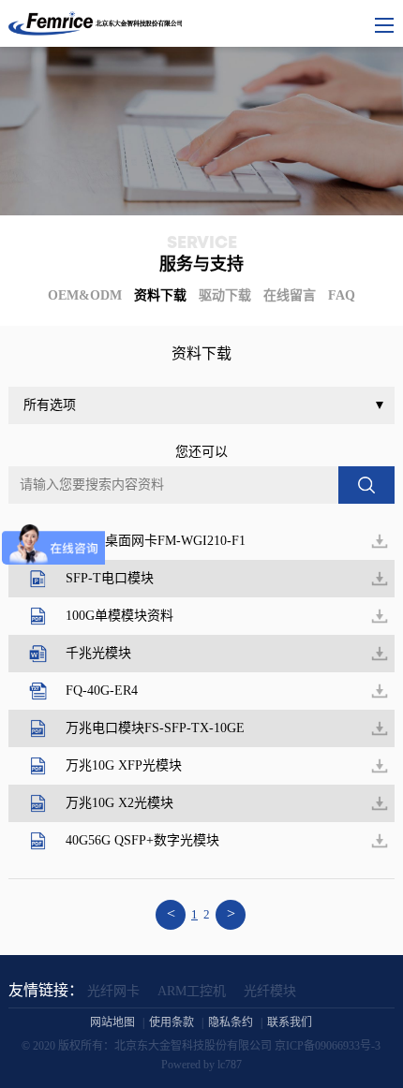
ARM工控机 (191, 991)
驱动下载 (225, 295)
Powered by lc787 (201, 1064)
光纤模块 (270, 991)
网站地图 (112, 1022)
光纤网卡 (113, 991)
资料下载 (160, 295)
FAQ (341, 295)
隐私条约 (230, 1022)
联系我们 (289, 1022)
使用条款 (171, 1022)
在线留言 (289, 295)
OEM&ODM (85, 295)
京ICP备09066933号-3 (328, 1045)
